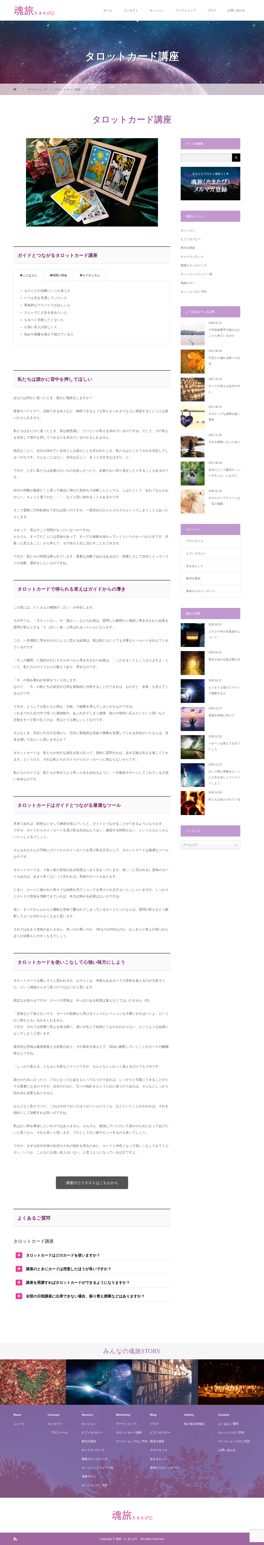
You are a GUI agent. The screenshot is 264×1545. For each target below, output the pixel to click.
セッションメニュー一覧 (196, 274)
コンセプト (131, 10)
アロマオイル (194, 541)
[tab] (92, 1254)
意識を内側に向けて (222, 715)
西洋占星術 (188, 247)
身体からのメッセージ (200, 591)
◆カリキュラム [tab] (90, 275)
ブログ (211, 10)
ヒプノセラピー (191, 239)
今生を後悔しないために (224, 442)
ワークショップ (186, 10)
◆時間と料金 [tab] (58, 275)
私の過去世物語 (194, 1423)
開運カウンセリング (194, 265)
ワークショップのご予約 (132, 1441)
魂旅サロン (188, 283)
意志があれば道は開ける (224, 659)
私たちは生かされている (224, 799)
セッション (157, 10)
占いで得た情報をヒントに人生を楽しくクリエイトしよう (224, 777)
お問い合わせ (236, 10)
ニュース (19, 1423)
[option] (33, 1382)
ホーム (107, 10)
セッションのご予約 (194, 291)
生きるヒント (194, 566)
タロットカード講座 (129, 1432)
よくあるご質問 (228, 1423)
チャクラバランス (192, 256)
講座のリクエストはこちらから (92, 1183)
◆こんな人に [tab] (28, 275)
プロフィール (59, 1432)
